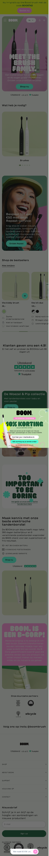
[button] (24, 441)
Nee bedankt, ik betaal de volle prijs (23, 445)
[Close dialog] (46, 410)
